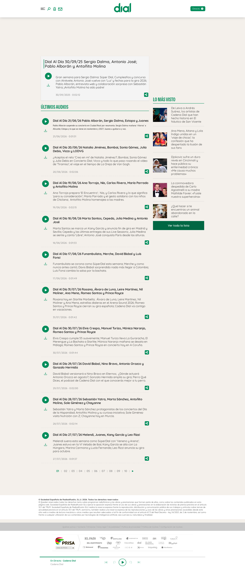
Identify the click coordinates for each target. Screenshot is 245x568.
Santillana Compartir (132, 538)
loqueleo (152, 547)
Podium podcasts (116, 547)
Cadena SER (144, 538)
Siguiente (139, 562)
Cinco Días (128, 543)
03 (73, 471)
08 (111, 471)
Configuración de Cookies (171, 527)
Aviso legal (101, 527)
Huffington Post (94, 543)
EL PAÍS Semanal (150, 543)
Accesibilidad (114, 527)
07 (103, 471)
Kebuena (170, 543)
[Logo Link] (122, 7)
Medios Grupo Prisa (65, 547)
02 (65, 471)
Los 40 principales (103, 538)
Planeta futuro (160, 543)
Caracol (173, 538)
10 (125, 471)
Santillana (117, 538)
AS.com (153, 538)
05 (88, 471)
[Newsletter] (60, 9)
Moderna (102, 547)
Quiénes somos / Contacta (74, 527)
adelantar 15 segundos (131, 562)
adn (162, 538)
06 (95, 471)
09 (118, 471)
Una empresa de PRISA (65, 541)
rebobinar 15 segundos (114, 562)
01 (57, 471)
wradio (117, 543)
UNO (109, 543)
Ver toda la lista (178, 225)
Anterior (106, 562)
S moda (140, 547)
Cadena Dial (139, 543)
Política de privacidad (131, 527)
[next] (133, 471)
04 (80, 471)
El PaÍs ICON (128, 547)
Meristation (166, 547)
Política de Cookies (150, 527)
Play (122, 562)
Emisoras (91, 527)
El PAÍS (90, 538)
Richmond (88, 547)
